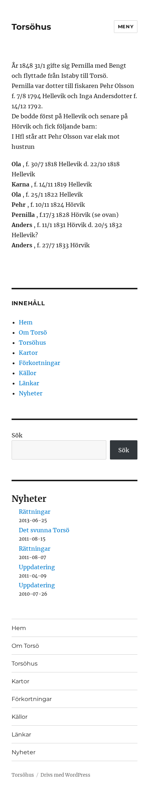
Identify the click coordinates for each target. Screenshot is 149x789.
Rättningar (34, 511)
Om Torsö (33, 332)
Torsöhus (31, 27)
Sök (17, 435)
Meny (125, 26)
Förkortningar (39, 362)
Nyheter (30, 393)
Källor (27, 373)
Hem (26, 322)
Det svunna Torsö (44, 530)
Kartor (28, 352)
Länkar (29, 383)
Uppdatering (37, 567)
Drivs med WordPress (65, 775)
